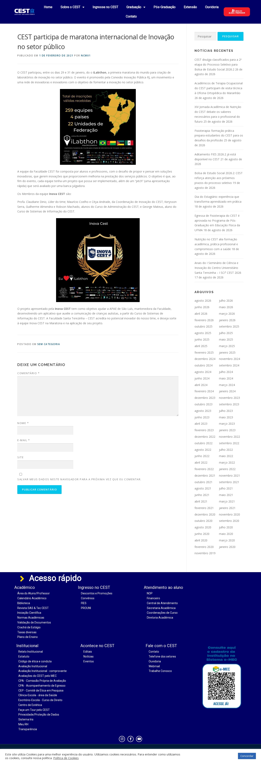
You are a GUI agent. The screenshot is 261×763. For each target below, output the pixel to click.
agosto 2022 (203, 450)
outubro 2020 (203, 521)
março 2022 (227, 462)
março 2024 (227, 385)
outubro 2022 (203, 443)
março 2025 (227, 346)
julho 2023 (226, 411)
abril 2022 (201, 462)
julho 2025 (226, 333)
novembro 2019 (205, 553)
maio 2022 (226, 456)
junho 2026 (202, 307)
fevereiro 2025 (204, 352)
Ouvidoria (212, 7)
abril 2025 (201, 346)
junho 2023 (202, 417)
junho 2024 (202, 378)
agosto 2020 (203, 527)
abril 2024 (201, 385)
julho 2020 (226, 527)
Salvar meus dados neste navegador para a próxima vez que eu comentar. (79, 479)
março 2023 (227, 423)
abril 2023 (201, 423)
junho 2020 (202, 534)
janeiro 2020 (227, 547)
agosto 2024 (203, 372)
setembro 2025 (229, 326)
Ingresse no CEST (105, 7)
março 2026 (227, 314)
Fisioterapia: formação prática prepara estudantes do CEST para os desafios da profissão (219, 135)
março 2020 (227, 540)
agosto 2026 (203, 300)
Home (48, 7)
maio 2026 (226, 307)
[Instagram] (122, 739)
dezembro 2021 (205, 475)
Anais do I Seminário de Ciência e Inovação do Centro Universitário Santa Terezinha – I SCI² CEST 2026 (218, 268)
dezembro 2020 (205, 514)
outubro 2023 (203, 404)
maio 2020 (226, 534)
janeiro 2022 (227, 469)
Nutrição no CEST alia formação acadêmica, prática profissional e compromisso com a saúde (216, 244)
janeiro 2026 (227, 320)
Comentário (28, 373)
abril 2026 (201, 314)
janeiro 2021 (227, 508)
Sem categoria (48, 344)
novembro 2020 (229, 514)
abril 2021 (201, 501)
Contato (131, 16)
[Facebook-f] (130, 739)
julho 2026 (226, 300)
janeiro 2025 (227, 352)
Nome (23, 423)
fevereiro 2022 (204, 469)
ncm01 (86, 55)
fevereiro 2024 (204, 391)
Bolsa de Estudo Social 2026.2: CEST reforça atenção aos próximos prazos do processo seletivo (219, 178)
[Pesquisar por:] (205, 36)
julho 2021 (226, 488)
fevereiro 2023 (204, 430)
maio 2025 (226, 339)
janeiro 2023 (227, 430)
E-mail (23, 440)
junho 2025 (202, 339)
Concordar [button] (246, 756)
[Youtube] (139, 739)
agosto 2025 (203, 333)
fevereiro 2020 (204, 547)
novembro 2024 (229, 359)
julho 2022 (226, 450)
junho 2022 (202, 456)
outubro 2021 (203, 482)
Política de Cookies (66, 758)
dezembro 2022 (205, 437)
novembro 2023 (229, 398)
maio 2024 (226, 378)
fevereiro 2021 (204, 508)
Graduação (133, 7)
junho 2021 (202, 495)
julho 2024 (226, 372)
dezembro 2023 (205, 398)
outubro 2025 (203, 326)
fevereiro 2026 (204, 320)
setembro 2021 (229, 482)
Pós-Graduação (165, 7)
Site (20, 457)
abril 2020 (201, 540)
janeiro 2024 (227, 391)
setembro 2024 (229, 365)
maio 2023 (226, 417)
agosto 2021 (203, 488)
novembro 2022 (229, 437)
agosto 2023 (203, 411)
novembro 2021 (229, 475)
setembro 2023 (229, 404)
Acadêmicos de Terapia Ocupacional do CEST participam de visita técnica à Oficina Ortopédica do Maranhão (219, 88)
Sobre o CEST (70, 7)
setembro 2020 (229, 521)
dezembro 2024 (205, 359)
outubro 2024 (203, 365)
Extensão (190, 7)
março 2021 (227, 501)
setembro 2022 (229, 443)
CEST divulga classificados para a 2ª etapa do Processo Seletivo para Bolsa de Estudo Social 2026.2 (218, 64)
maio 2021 (226, 495)
